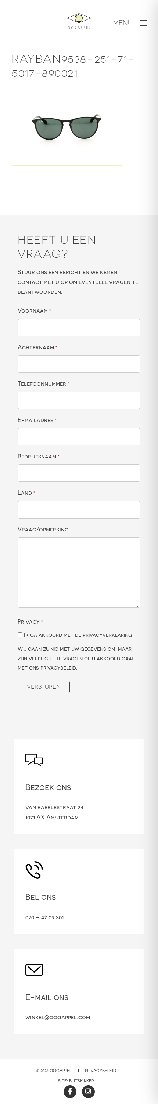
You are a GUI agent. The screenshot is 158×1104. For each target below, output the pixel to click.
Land (26, 492)
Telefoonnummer (43, 383)
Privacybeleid (100, 1070)
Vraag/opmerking (43, 529)
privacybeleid (58, 667)
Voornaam (34, 310)
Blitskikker (81, 1081)
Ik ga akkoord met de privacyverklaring (78, 635)
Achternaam (37, 347)
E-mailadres (37, 419)
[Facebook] (70, 1091)
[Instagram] (88, 1091)
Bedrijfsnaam (39, 456)
